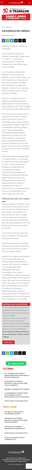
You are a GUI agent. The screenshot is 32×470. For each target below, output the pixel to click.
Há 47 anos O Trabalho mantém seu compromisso (14, 428)
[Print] (16, 40)
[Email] (20, 40)
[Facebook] (3, 40)
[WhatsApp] (7, 40)
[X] (24, 40)
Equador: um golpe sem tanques (17, 389)
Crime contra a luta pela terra (16, 401)
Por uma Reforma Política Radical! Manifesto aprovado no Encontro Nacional (16, 375)
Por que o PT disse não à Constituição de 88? (13, 413)
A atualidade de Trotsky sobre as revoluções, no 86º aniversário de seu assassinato (16, 395)
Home (3, 27)
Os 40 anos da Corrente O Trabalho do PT (14, 438)
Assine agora (8, 342)
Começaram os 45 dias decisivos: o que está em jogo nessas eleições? (15, 383)
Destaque (9, 27)
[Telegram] (12, 40)
